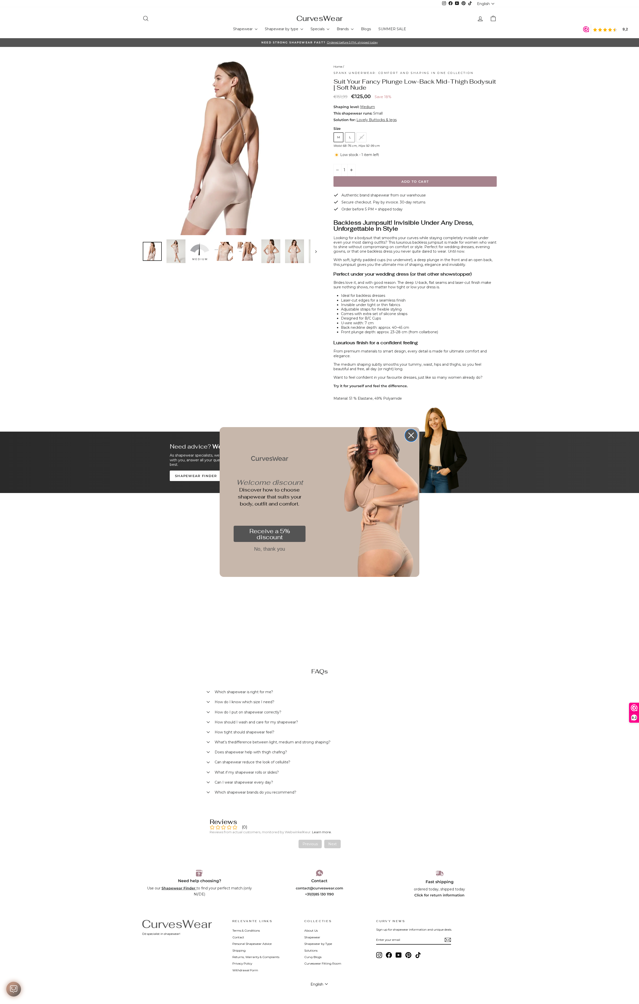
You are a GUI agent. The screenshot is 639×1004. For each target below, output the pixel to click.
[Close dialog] (411, 435)
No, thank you (269, 549)
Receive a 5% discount (269, 534)
